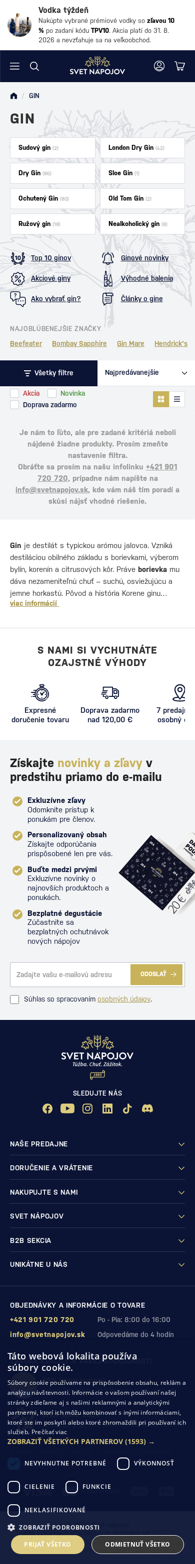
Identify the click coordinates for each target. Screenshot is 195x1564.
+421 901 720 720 (42, 1320)
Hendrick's (171, 343)
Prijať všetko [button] (47, 1544)
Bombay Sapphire (79, 343)
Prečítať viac (50, 1432)
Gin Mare (130, 343)
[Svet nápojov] (13, 96)
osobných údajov (124, 999)
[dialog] (97, 1452)
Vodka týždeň (63, 10)
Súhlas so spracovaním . (88, 999)
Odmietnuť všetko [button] (137, 1544)
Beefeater (26, 343)
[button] (98, 1441)
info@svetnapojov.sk (52, 489)
